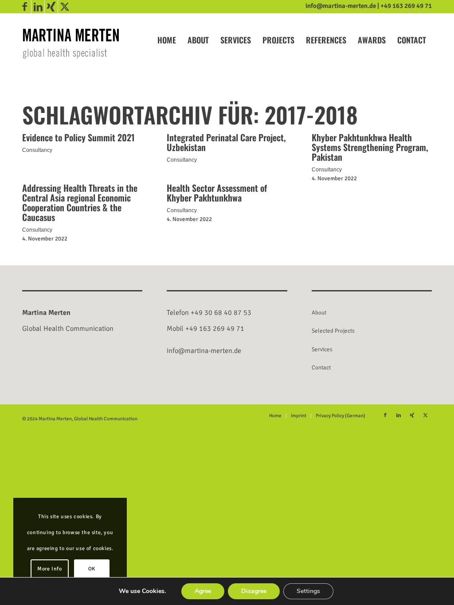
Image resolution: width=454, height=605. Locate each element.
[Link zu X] (64, 6)
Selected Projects (333, 330)
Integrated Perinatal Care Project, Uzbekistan (226, 142)
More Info (49, 569)
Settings (308, 591)
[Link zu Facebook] (24, 6)
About (319, 312)
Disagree (253, 591)
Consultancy (37, 150)
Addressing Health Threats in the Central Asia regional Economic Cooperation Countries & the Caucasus (79, 202)
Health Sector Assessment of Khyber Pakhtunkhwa (217, 192)
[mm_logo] (71, 43)
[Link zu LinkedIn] (37, 6)
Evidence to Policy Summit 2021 (78, 137)
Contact (321, 367)
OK (91, 569)
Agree (203, 591)
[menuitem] (167, 39)
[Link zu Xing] (51, 6)
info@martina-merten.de (340, 6)
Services (322, 349)
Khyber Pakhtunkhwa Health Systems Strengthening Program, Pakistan (370, 147)
